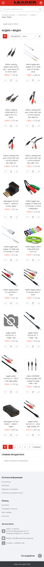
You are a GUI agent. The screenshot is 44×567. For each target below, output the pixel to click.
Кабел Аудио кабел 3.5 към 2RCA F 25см (11, 292)
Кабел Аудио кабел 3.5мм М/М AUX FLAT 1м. (33, 249)
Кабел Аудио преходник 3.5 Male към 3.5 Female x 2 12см (11, 249)
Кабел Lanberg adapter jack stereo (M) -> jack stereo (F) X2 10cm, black (11, 68)
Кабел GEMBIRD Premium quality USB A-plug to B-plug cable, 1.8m (33, 379)
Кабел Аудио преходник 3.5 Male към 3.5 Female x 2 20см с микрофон (33, 205)
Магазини (5, 485)
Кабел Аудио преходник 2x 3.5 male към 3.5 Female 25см (33, 68)
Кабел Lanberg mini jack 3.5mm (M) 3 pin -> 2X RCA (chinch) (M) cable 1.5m (33, 159)
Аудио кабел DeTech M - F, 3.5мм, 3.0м (11, 335)
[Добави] (11, 80)
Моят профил (7, 512)
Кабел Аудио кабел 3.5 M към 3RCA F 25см (33, 292)
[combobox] (22, 9)
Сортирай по (15, 36)
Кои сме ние (6, 482)
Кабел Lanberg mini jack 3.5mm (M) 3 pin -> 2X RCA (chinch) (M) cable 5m (33, 113)
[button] (5, 80)
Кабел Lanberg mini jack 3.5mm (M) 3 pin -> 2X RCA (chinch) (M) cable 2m (11, 159)
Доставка (5, 505)
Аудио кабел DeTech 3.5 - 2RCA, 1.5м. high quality (11, 378)
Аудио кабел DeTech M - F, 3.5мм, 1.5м (33, 335)
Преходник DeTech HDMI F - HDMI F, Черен (11, 424)
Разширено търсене (9, 509)
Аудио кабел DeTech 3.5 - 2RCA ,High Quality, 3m (33, 424)
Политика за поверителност (12, 493)
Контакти (5, 516)
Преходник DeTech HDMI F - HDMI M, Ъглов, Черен (11, 203)
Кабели (33, 15)
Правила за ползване (10, 489)
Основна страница (8, 15)
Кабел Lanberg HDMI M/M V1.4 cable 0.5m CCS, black (11, 113)
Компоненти (22, 15)
